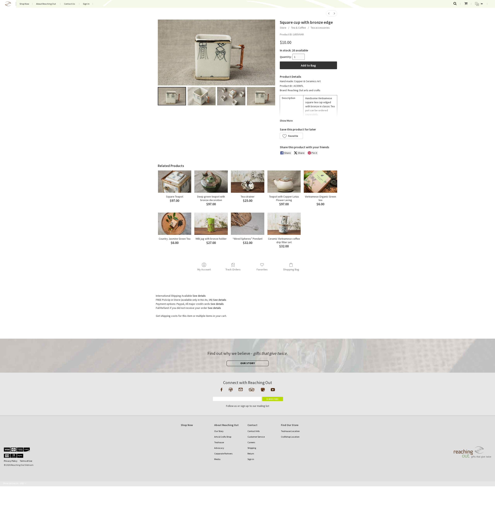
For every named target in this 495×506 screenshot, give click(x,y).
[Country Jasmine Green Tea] (174, 224)
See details (199, 295)
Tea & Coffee (298, 27)
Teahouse (219, 442)
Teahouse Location (290, 431)
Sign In (86, 3)
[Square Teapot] (174, 181)
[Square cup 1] (202, 96)
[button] (291, 136)
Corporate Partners (223, 453)
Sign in (251, 459)
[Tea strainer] (247, 181)
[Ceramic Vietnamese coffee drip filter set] (284, 224)
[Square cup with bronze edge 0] (172, 96)
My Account (204, 269)
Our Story (219, 431)
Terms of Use (26, 460)
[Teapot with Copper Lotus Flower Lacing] (284, 181)
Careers (251, 442)
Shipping (252, 447)
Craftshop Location (290, 436)
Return (251, 453)
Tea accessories (320, 27)
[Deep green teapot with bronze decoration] (211, 181)
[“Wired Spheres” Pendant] (247, 224)
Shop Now (24, 3)
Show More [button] (286, 120)
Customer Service (256, 436)
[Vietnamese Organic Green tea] (320, 181)
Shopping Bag (291, 269)
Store (283, 27)
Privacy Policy (10, 460)
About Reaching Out (46, 3)
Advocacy (219, 447)
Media (217, 459)
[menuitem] (329, 13)
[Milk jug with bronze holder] (211, 224)
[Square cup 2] (231, 96)
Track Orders (233, 269)
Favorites (262, 269)
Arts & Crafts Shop (222, 436)
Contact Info (253, 431)
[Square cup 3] (261, 96)
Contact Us (69, 3)
